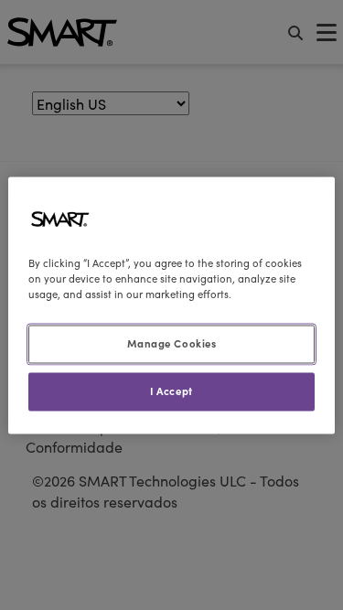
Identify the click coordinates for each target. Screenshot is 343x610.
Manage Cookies (172, 343)
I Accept (171, 390)
